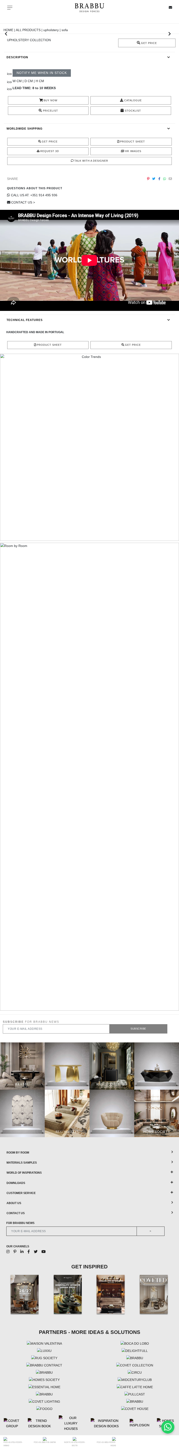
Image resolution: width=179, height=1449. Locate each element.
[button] (6, 34)
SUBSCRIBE (138, 1028)
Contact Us (16, 1213)
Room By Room (18, 1152)
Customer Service (21, 1193)
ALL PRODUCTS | (29, 30)
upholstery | (52, 30)
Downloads (16, 1183)
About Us (14, 1203)
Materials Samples (22, 1162)
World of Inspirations (24, 1172)
